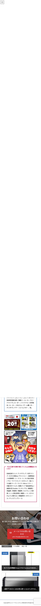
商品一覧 (24, 546)
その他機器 (16, 546)
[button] (20, 534)
